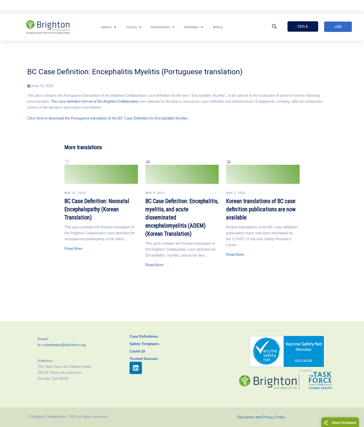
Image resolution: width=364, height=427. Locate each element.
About (106, 27)
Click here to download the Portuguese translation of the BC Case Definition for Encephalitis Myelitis (107, 118)
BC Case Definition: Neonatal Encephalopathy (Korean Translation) (96, 209)
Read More (73, 248)
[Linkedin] (136, 368)
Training (191, 27)
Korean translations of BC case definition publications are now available (261, 209)
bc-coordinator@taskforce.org (62, 345)
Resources (160, 27)
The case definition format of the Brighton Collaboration (95, 101)
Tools (131, 27)
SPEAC (218, 27)
